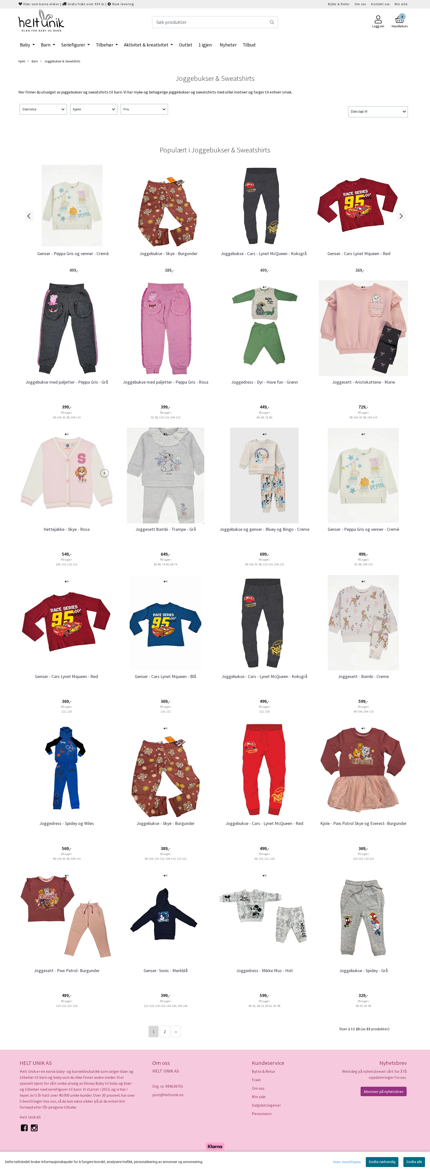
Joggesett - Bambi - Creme (363, 676)
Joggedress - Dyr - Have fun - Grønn (264, 382)
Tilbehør (105, 45)
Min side (401, 4)
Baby (25, 45)
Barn (46, 45)
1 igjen (205, 45)
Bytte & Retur (339, 4)
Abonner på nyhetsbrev (383, 1091)
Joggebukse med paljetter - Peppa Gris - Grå (66, 382)
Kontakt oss (380, 4)
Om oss (360, 4)
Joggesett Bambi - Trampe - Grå (165, 529)
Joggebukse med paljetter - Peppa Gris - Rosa (165, 382)
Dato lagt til (359, 111)
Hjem (21, 61)
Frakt (256, 1079)
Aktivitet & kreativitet (146, 45)
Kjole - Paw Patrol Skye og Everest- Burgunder (363, 823)
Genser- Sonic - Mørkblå (166, 970)
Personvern (261, 1113)
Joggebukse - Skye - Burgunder (168, 253)
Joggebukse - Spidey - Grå (363, 970)
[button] (29, 216)
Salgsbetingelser (266, 1105)
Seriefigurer (73, 45)
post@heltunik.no (167, 1094)
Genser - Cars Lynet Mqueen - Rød (358, 253)
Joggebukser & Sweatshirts (62, 61)
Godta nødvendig (382, 1162)
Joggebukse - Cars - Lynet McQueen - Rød (264, 823)
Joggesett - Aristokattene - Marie (363, 382)
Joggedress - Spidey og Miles (66, 823)
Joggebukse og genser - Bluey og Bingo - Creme (264, 529)
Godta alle (414, 1162)
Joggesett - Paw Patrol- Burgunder (67, 970)
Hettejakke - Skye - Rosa (67, 529)
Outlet (185, 45)
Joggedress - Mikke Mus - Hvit (264, 970)
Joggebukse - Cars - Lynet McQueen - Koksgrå (264, 253)
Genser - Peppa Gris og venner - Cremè (73, 253)
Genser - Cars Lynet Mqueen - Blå (165, 676)
